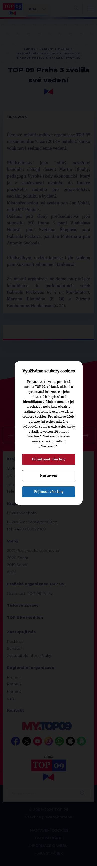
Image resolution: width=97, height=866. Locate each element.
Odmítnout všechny (48, 459)
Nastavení (48, 475)
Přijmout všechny (49, 492)
